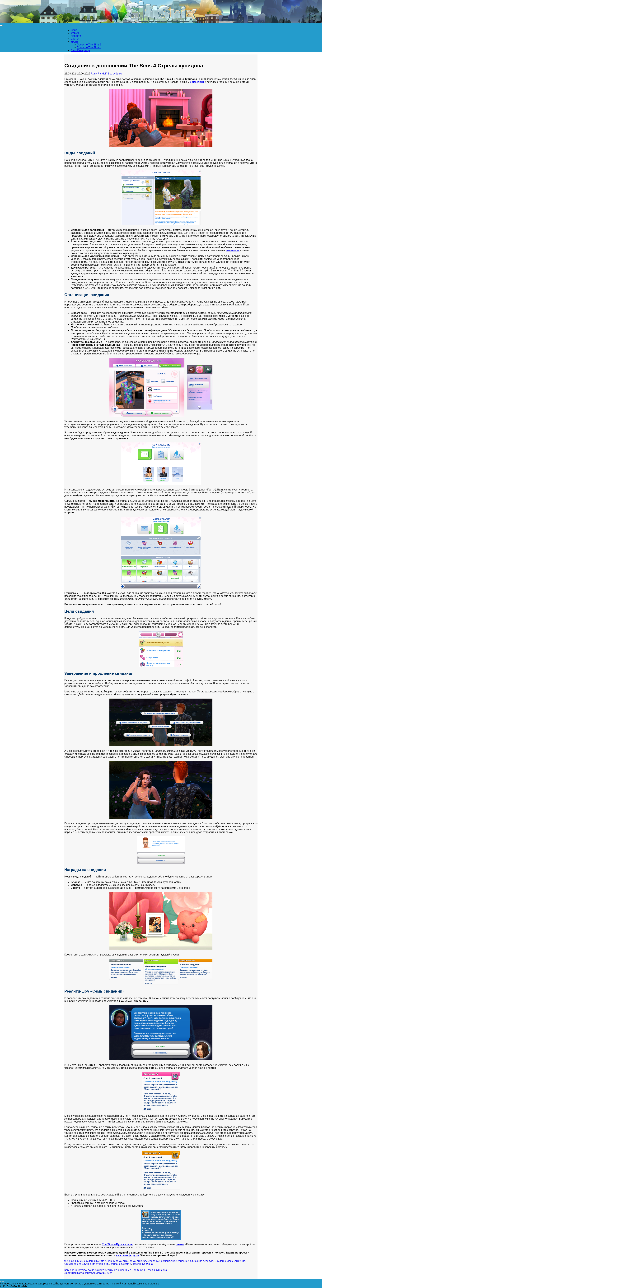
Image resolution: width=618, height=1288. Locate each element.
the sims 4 (70, 1261)
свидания (116, 1264)
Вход (2, 1281)
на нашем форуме (127, 1255)
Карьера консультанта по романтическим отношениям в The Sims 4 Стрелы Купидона (115, 1270)
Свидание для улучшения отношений (86, 1264)
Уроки (74, 41)
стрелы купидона (142, 1264)
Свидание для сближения (230, 1261)
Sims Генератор (80, 50)
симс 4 (127, 1264)
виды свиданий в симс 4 (91, 1261)
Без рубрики (115, 73)
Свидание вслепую (201, 1261)
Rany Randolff (99, 73)
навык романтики (118, 1261)
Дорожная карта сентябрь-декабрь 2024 (88, 1273)
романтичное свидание (175, 1261)
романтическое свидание (145, 1261)
